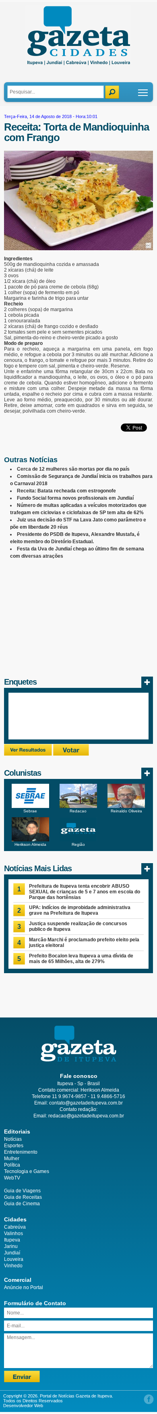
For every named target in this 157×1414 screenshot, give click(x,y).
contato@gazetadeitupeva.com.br (86, 1103)
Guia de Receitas (23, 1197)
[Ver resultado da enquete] (28, 754)
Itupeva (12, 1240)
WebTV (12, 1178)
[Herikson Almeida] (30, 840)
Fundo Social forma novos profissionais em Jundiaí (75, 498)
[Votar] (71, 754)
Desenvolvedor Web (23, 1405)
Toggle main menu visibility (143, 92)
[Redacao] (78, 806)
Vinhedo (13, 1266)
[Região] (78, 840)
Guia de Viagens (22, 1191)
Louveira (13, 1259)
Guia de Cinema (22, 1203)
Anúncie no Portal (23, 1287)
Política (12, 1165)
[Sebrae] (30, 806)
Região (78, 844)
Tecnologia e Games (26, 1171)
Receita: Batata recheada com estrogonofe (66, 491)
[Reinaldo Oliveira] (126, 806)
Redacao (78, 811)
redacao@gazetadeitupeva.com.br (86, 1116)
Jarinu (11, 1246)
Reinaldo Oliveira (126, 811)
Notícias (13, 1139)
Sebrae (30, 811)
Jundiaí (12, 1253)
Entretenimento (20, 1152)
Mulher (11, 1158)
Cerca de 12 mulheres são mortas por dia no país (73, 469)
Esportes (13, 1145)
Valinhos (13, 1233)
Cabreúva (15, 1227)
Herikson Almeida (30, 844)
